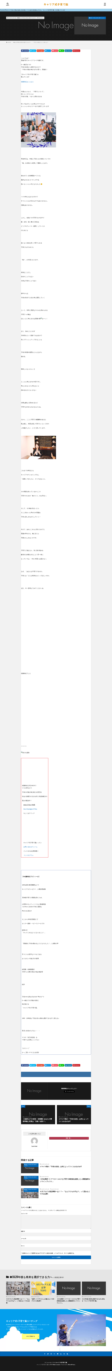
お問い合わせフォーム (30, 847)
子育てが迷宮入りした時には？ (41, 42)
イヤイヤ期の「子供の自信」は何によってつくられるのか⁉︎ (61, 1166)
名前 (23, 1231)
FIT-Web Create (55, 1364)
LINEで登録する (30, 1336)
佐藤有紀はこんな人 (27, 82)
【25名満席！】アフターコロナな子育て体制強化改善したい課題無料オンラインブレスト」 (65, 1180)
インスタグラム (29, 855)
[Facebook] (25, 50)
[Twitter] (32, 50)
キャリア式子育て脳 (61, 1362)
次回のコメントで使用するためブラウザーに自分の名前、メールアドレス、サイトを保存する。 (48, 1253)
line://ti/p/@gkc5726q (30, 809)
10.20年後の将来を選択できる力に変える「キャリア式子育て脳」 (93, 1300)
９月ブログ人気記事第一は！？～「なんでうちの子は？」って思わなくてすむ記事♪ (65, 1192)
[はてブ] (47, 50)
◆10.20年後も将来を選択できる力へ (27, 17)
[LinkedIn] (68, 50)
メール (23, 1238)
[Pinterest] (76, 50)
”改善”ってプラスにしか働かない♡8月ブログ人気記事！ (42, 1300)
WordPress (71, 1364)
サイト (23, 1245)
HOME (9, 42)
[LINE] (61, 50)
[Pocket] (54, 50)
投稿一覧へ (68, 1138)
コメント (24, 1213)
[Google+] (40, 50)
